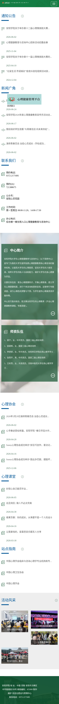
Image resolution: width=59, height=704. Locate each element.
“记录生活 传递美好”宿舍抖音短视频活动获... (28, 71)
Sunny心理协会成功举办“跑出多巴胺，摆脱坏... (29, 459)
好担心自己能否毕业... (17, 489)
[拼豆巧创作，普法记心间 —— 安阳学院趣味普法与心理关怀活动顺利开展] (14, 656)
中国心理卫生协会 (15, 572)
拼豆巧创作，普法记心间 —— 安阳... (15, 662)
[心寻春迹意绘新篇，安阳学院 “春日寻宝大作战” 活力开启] (44, 638)
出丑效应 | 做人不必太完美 (19, 503)
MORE (53, 313)
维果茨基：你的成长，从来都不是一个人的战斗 (29, 517)
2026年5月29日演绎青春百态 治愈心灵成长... (27, 416)
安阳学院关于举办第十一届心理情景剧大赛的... (29, 57)
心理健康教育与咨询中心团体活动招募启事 (27, 42)
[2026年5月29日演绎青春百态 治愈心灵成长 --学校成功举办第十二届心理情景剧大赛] (44, 620)
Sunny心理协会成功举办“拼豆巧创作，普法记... (29, 445)
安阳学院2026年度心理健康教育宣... (15, 630)
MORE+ (22, 16)
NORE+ (22, 404)
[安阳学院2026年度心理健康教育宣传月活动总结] (14, 621)
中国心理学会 (12, 583)
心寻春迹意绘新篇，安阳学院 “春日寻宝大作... (28, 431)
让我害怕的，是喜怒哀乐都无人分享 (23, 532)
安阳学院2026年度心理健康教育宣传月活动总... (29, 115)
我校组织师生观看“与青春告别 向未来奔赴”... (28, 129)
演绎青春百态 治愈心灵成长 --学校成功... (25, 143)
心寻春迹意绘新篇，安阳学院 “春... (44, 643)
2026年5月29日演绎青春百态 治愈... (44, 627)
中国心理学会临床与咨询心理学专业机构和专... (29, 561)
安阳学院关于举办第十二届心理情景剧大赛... (28, 28)
